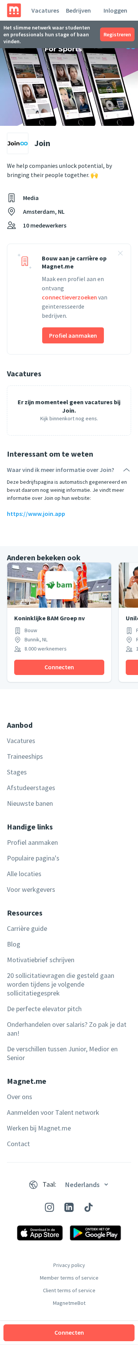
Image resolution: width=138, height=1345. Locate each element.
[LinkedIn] (69, 1207)
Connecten (69, 1332)
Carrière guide (27, 928)
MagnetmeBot (69, 1302)
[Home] (14, 10)
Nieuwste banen (30, 803)
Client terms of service (69, 1290)
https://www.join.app (36, 513)
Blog (13, 944)
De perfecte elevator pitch (44, 1008)
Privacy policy (69, 1265)
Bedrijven (78, 10)
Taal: (49, 1184)
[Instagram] (49, 1207)
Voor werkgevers (31, 889)
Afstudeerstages (31, 787)
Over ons (19, 1096)
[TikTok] (88, 1207)
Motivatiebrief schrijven (40, 959)
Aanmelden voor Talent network (53, 1112)
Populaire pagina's (33, 858)
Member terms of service (69, 1277)
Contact (18, 1143)
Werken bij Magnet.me (39, 1128)
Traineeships (25, 756)
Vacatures (45, 10)
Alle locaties (24, 873)
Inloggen (115, 10)
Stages (17, 772)
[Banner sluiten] (120, 254)
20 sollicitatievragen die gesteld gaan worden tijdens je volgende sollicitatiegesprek (60, 984)
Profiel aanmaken (73, 335)
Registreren (117, 34)
